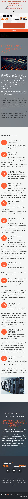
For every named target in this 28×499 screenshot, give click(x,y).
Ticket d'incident (18, 482)
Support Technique (12, 478)
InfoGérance (21, 478)
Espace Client (9, 482)
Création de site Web (15, 480)
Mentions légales (23, 496)
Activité (4, 478)
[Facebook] (20, 470)
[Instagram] (8, 470)
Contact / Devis (5, 480)
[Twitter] (14, 470)
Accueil (3, 34)
